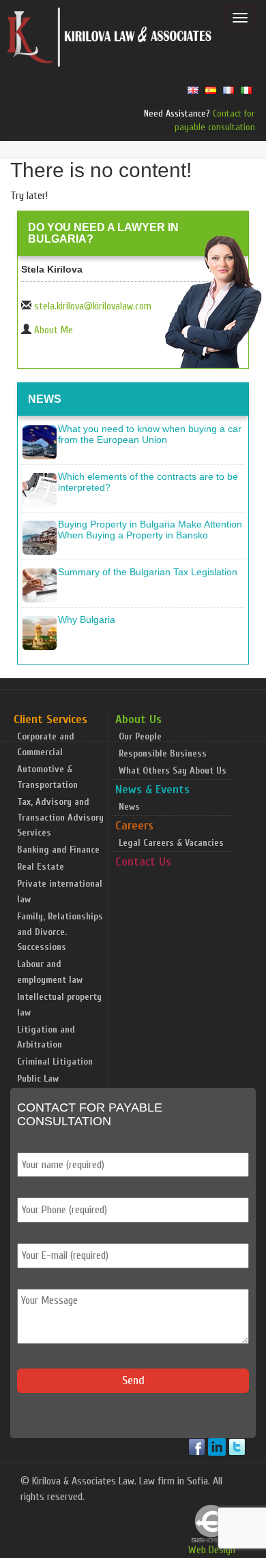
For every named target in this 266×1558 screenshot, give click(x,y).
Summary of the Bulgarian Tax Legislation (147, 571)
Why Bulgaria (86, 619)
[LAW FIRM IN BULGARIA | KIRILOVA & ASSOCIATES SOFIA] (110, 40)
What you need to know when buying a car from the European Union (149, 433)
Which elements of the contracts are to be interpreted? (148, 481)
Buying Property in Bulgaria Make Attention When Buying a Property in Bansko (150, 529)
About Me (53, 330)
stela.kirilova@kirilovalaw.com (92, 306)
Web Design (211, 1550)
